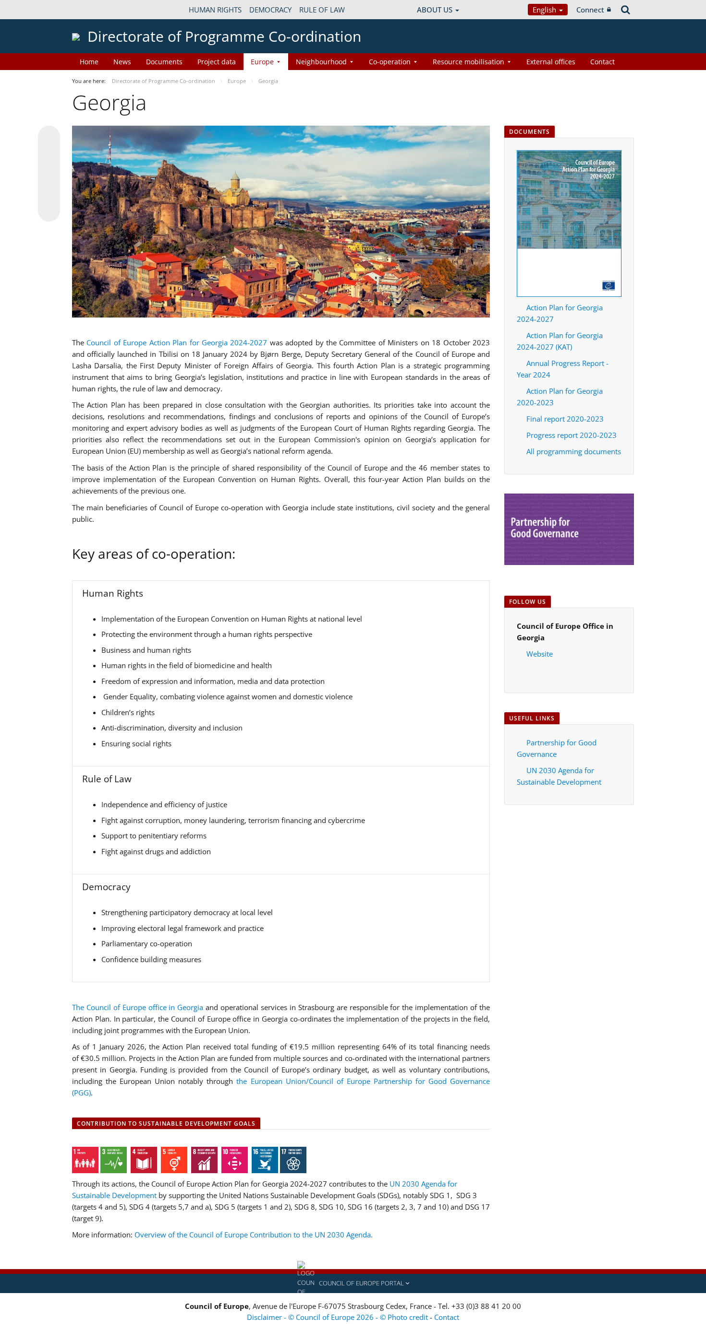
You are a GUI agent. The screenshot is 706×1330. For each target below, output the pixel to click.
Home (89, 61)
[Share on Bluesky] (49, 137)
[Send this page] (49, 210)
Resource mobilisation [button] (468, 61)
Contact (602, 61)
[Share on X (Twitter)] (49, 156)
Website (539, 654)
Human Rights (215, 9)
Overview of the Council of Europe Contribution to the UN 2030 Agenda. (253, 1234)
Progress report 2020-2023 (571, 435)
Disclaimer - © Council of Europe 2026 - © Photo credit (338, 1317)
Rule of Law (322, 9)
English (545, 9)
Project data (216, 61)
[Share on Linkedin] (49, 192)
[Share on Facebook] (49, 174)
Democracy (270, 9)
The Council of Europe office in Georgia (137, 1007)
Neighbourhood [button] (321, 61)
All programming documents (573, 451)
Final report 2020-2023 (565, 419)
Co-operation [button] (390, 61)
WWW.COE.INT (96, 9)
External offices (550, 61)
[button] (353, 1283)
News (122, 61)
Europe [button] (262, 61)
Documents (164, 61)
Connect (590, 9)
